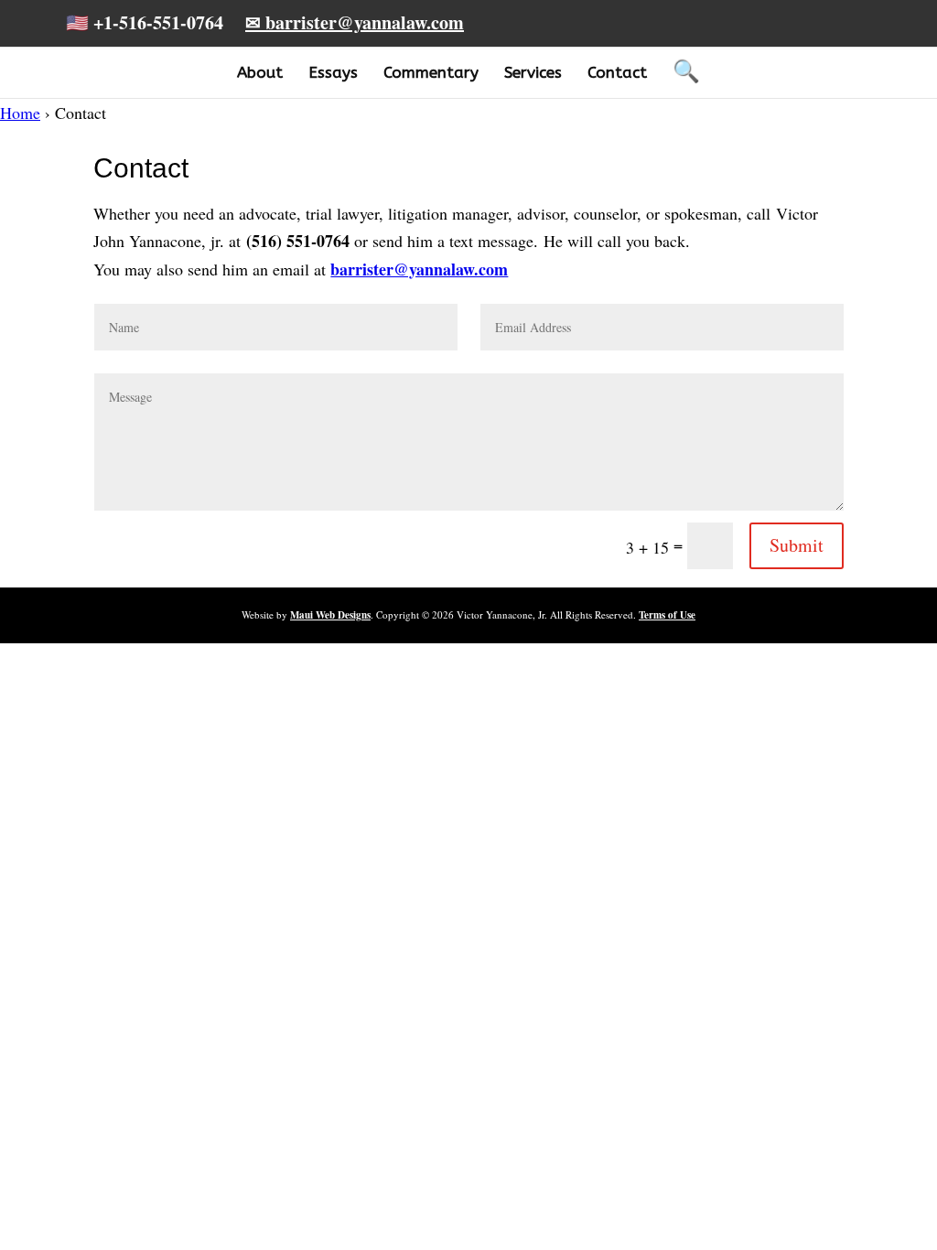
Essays (333, 72)
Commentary (431, 72)
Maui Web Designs (330, 615)
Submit (797, 545)
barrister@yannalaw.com (419, 269)
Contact (617, 72)
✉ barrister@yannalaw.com (354, 22)
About (260, 72)
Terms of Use (667, 615)
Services (533, 72)
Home (20, 113)
